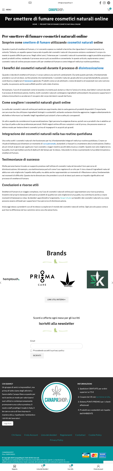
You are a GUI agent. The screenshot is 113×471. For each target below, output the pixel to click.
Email (32, 341)
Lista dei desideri (49, 435)
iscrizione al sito (103, 397)
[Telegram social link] (108, 2)
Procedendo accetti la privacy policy (48, 350)
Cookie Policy (95, 435)
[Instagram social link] (104, 2)
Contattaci (80, 435)
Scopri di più (65, 198)
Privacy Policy (56, 440)
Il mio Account (31, 435)
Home (35, 24)
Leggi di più (7, 423)
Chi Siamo (16, 435)
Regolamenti (66, 435)
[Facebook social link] (100, 2)
